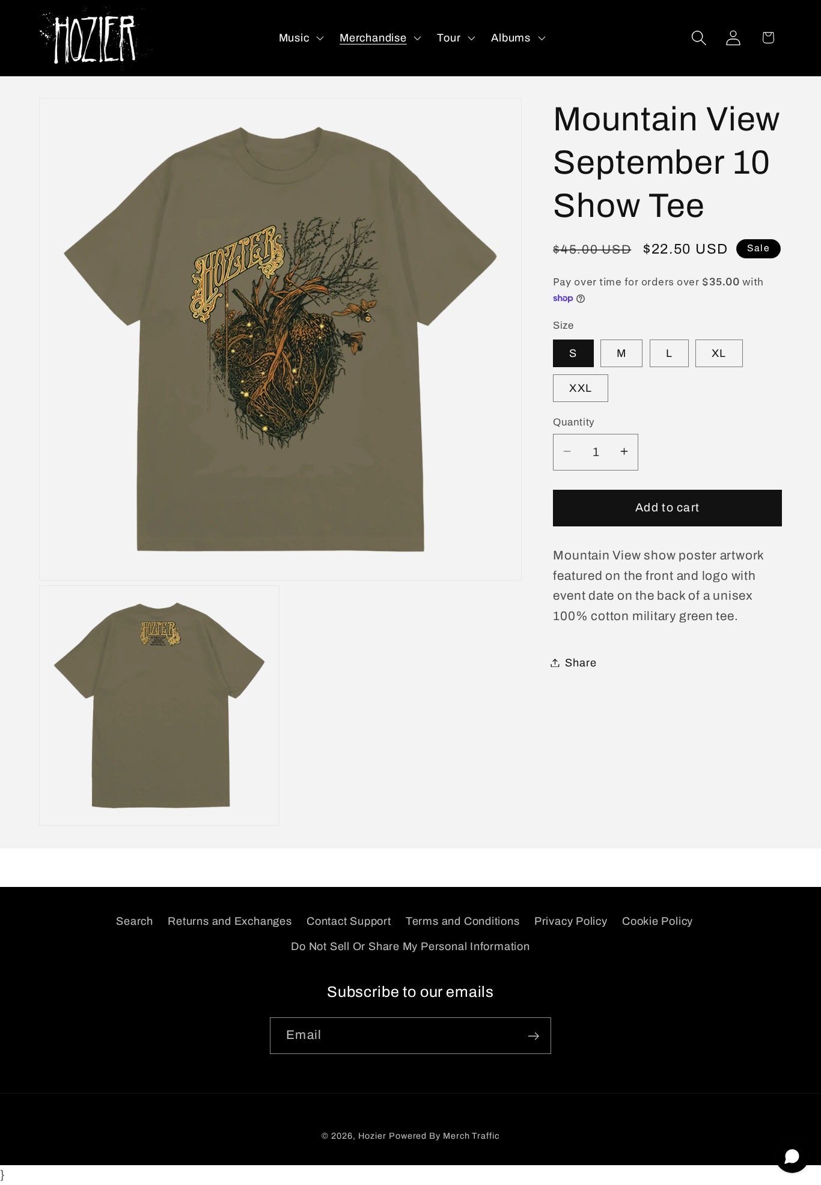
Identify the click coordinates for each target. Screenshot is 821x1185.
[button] (300, 38)
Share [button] (580, 662)
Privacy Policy (571, 921)
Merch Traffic (471, 1136)
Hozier (372, 1136)
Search (134, 921)
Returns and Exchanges (229, 921)
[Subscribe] (533, 1036)
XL (719, 353)
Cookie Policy (657, 921)
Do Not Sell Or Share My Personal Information (410, 946)
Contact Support (349, 921)
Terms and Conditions (463, 921)
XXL (580, 388)
